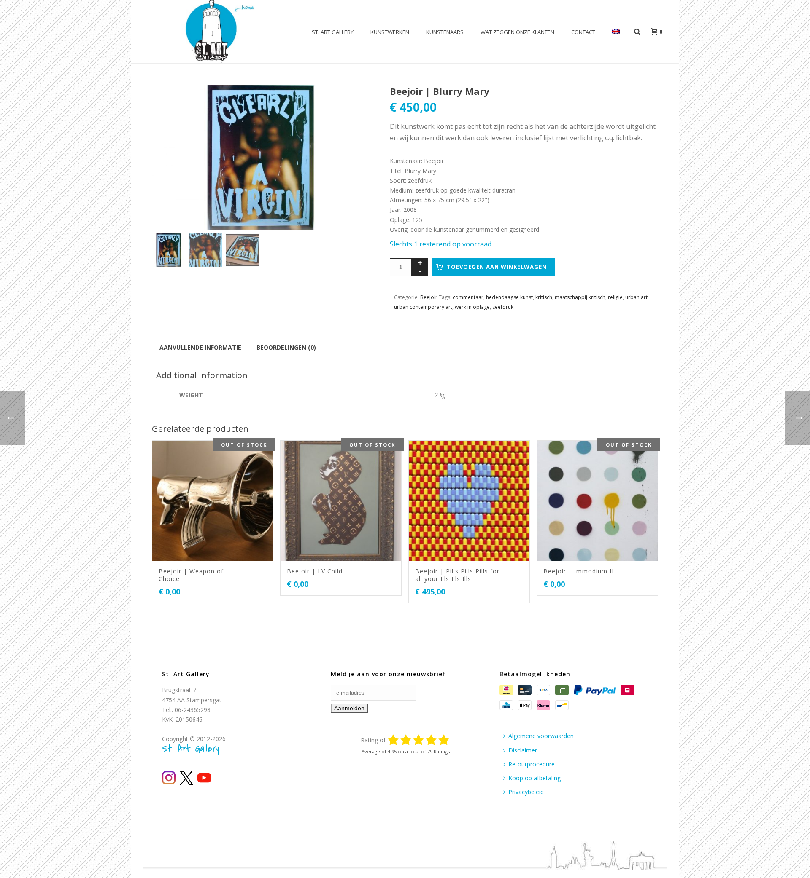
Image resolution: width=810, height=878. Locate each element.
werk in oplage (472, 307)
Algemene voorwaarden (541, 736)
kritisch (543, 297)
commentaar (468, 297)
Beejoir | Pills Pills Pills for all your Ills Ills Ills (457, 575)
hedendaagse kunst (509, 297)
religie (615, 297)
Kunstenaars (445, 32)
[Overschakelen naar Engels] (616, 32)
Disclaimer (522, 750)
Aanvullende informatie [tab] (200, 347)
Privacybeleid (526, 792)
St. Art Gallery (333, 32)
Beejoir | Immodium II (578, 571)
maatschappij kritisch (580, 297)
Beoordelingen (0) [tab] (286, 347)
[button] (353, 101)
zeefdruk (502, 307)
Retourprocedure (531, 764)
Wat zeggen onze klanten (517, 32)
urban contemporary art (423, 307)
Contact (583, 32)
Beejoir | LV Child (315, 571)
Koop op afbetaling (534, 778)
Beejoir (428, 297)
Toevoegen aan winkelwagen (497, 266)
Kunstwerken (389, 32)
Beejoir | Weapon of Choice (191, 575)
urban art (636, 297)
